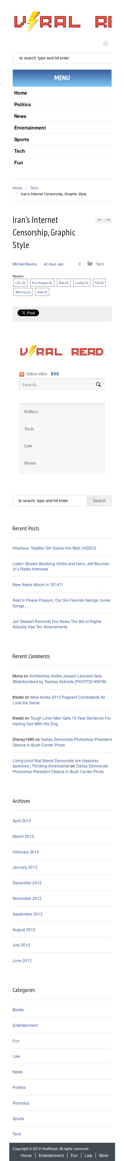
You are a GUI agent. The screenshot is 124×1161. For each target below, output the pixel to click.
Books (18, 1009)
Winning (23, 292)
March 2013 (23, 836)
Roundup (21, 1103)
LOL (20, 283)
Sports (21, 139)
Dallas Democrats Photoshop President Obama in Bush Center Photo (62, 742)
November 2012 (27, 898)
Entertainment (30, 127)
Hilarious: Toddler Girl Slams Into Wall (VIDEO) (54, 548)
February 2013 (26, 851)
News (20, 116)
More (103, 1155)
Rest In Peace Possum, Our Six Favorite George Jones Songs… (61, 602)
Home (20, 92)
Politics (22, 104)
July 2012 (21, 944)
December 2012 (27, 882)
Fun (18, 162)
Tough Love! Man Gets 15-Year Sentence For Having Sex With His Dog (62, 720)
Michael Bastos (25, 263)
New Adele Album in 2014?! (38, 584)
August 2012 (24, 929)
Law (16, 1056)
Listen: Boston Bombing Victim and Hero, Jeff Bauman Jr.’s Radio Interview (61, 566)
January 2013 (25, 867)
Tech (19, 150)
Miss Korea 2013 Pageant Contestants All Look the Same (59, 699)
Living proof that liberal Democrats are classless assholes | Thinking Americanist (56, 763)
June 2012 (22, 960)
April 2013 (22, 820)
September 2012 (28, 914)
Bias (64, 283)
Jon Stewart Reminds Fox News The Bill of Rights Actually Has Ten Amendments (57, 624)
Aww (42, 292)
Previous (100, 219)
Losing (81, 283)
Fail (99, 283)
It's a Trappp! (42, 283)
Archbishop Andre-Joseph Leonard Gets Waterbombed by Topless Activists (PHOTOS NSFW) (59, 678)
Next (107, 219)
